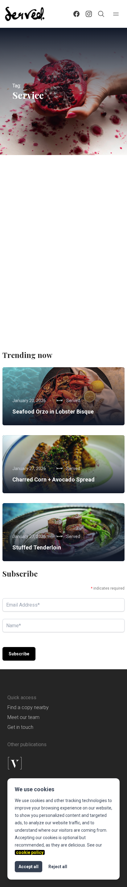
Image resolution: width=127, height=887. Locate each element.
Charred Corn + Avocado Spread (53, 479)
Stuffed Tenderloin (36, 547)
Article (24, 250)
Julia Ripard (44, 316)
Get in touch (20, 727)
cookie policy (29, 852)
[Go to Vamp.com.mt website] (63, 763)
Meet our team (23, 717)
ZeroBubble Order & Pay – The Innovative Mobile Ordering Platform (55, 270)
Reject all (57, 866)
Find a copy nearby (28, 707)
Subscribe (19, 653)
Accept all (28, 866)
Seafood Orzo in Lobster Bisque (53, 411)
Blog (46, 250)
